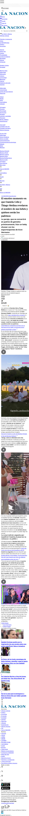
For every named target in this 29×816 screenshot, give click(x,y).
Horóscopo (3, 112)
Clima (1, 41)
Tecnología (3, 111)
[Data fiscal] (2, 813)
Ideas (1, 146)
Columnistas (3, 90)
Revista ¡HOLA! (4, 153)
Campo (2, 53)
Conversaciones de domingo (8, 142)
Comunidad (3, 77)
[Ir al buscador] (2, 10)
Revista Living (4, 156)
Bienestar (2, 79)
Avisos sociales (4, 139)
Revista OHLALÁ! (4, 151)
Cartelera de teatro (5, 128)
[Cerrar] (25, 28)
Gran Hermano (7, 625)
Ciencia (2, 81)
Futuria (2, 50)
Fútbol (2, 97)
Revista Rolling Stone (6, 158)
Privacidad (11, 803)
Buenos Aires (3, 70)
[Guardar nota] (2, 297)
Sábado (2, 144)
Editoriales (3, 88)
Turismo (2, 109)
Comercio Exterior (5, 57)
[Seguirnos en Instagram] (2, 776)
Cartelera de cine (5, 126)
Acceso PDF (3, 133)
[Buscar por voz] (26, 30)
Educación (3, 74)
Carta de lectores (5, 140)
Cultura (2, 76)
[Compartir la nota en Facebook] (2, 303)
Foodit (3, 21)
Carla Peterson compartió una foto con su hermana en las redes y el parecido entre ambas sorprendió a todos (13, 327)
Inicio (3, 17)
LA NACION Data (4, 43)
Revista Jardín (4, 160)
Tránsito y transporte (6, 39)
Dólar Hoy (3, 51)
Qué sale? (2, 125)
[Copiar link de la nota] (2, 301)
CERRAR (2, 1)
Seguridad (3, 72)
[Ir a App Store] (5, 789)
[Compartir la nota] (2, 299)
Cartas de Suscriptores (6, 91)
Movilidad (3, 58)
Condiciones (4, 803)
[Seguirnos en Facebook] (2, 767)
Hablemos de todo (5, 83)
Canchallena (3, 102)
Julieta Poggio (7, 626)
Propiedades (3, 55)
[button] (14, 109)
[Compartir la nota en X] (4, 303)
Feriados (2, 114)
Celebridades (5, 623)
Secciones (4, 19)
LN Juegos (3, 107)
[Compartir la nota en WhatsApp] (4, 299)
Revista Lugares (4, 154)
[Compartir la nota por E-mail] (6, 303)
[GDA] (5, 808)
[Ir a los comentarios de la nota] (4, 297)
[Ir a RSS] (2, 780)
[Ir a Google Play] (5, 786)
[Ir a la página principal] (14, 14)
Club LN (4, 23)
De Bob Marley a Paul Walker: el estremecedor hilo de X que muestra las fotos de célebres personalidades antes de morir (14, 557)
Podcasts (2, 118)
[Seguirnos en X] (2, 771)
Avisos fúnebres (4, 137)
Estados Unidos (4, 65)
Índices (2, 60)
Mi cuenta (4, 25)
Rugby (2, 98)
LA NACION (4, 196)
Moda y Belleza (4, 119)
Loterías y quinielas (5, 116)
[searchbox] (14, 31)
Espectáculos (12, 196)
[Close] (2, 700)
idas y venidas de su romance (16, 315)
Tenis (1, 100)
